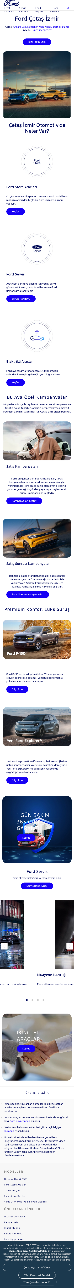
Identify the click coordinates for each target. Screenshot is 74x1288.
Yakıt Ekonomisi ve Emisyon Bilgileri (25, 1201)
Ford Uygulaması (14, 1239)
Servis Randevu (24, 10)
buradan (9, 1131)
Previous (4, 946)
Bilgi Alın (17, 689)
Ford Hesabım (55, 10)
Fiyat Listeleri (9, 10)
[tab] (37, 1093)
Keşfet (15, 211)
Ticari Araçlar (12, 1190)
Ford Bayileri (39, 10)
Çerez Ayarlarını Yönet (37, 1267)
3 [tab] (38, 1000)
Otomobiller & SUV (15, 1179)
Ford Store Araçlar (15, 1184)
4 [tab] (43, 1000)
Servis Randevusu (37, 886)
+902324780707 (42, 30)
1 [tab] (27, 1000)
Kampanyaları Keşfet (24, 500)
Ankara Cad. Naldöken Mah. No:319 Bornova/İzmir (41, 26)
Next (69, 946)
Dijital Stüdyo (12, 1228)
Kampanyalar (12, 1222)
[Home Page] (12, 5)
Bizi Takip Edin (37, 41)
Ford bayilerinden (20, 1121)
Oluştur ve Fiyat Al (15, 1216)
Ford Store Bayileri (15, 1196)
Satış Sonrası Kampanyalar (28, 594)
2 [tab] (32, 1000)
